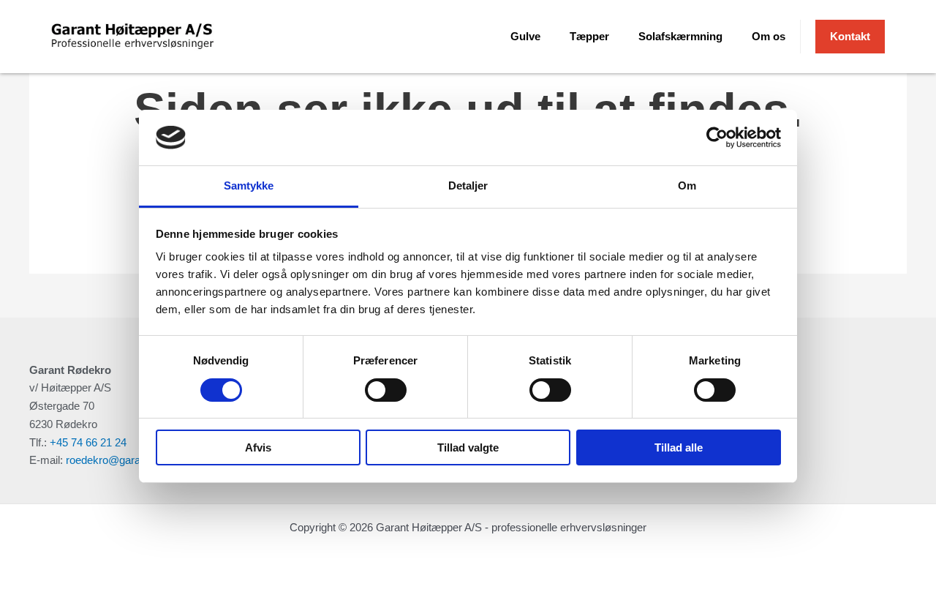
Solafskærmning (680, 36)
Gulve (525, 36)
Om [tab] (687, 185)
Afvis (258, 447)
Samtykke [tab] (249, 185)
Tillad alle (678, 447)
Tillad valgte (468, 447)
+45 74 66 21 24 (88, 442)
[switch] (386, 390)
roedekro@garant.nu (115, 460)
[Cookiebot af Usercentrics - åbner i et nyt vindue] (717, 138)
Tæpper (589, 36)
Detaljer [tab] (468, 185)
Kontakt (850, 36)
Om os (768, 36)
